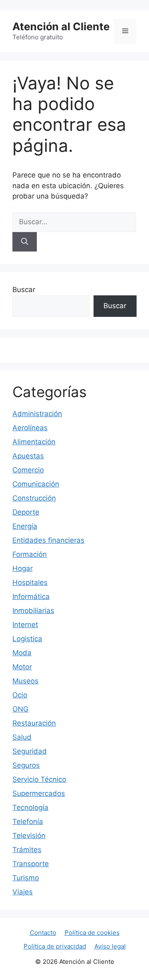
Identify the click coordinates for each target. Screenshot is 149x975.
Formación (29, 554)
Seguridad (29, 751)
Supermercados (38, 793)
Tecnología (30, 807)
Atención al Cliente (61, 26)
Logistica (27, 639)
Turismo (25, 878)
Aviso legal (110, 946)
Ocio (19, 695)
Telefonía (27, 821)
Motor (22, 667)
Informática (31, 596)
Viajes (22, 892)
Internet (25, 624)
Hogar (22, 568)
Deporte (25, 512)
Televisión (29, 835)
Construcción (34, 498)
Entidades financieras (48, 540)
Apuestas (28, 456)
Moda (21, 653)
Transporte (30, 864)
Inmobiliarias (33, 610)
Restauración (34, 723)
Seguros (26, 765)
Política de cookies (92, 933)
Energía (24, 526)
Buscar (23, 289)
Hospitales (30, 582)
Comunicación (35, 484)
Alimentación (33, 442)
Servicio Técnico (39, 779)
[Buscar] (24, 242)
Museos (25, 681)
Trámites (26, 850)
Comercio (28, 470)
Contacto (43, 933)
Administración (37, 414)
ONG (20, 709)
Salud (21, 737)
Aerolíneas (30, 428)
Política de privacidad (55, 946)
